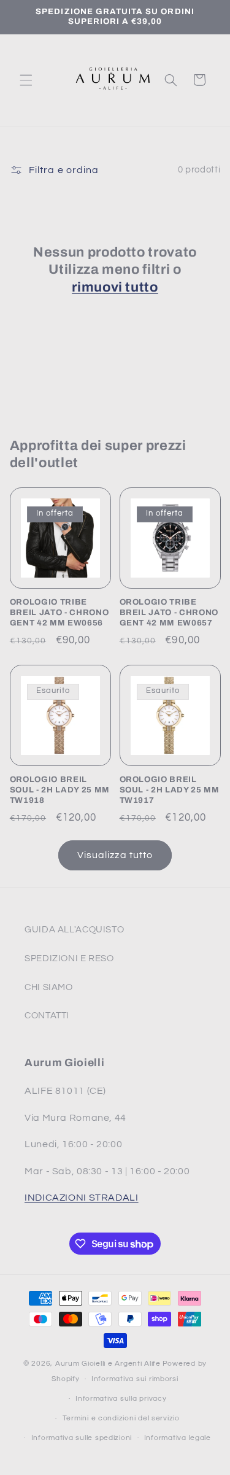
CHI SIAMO (49, 987)
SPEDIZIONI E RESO (69, 958)
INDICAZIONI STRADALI (82, 1197)
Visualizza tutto (115, 855)
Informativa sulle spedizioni (81, 1437)
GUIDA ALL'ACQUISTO (74, 929)
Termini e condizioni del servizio (121, 1418)
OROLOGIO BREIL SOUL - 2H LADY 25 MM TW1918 (60, 790)
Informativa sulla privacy (120, 1398)
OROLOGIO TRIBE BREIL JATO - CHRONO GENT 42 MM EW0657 (169, 612)
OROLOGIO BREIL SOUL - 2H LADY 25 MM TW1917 (170, 790)
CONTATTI (47, 1015)
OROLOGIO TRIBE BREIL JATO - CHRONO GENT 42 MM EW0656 (59, 612)
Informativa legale (177, 1437)
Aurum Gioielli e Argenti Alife (108, 1363)
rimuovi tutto (115, 287)
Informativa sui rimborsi (134, 1379)
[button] (26, 80)
